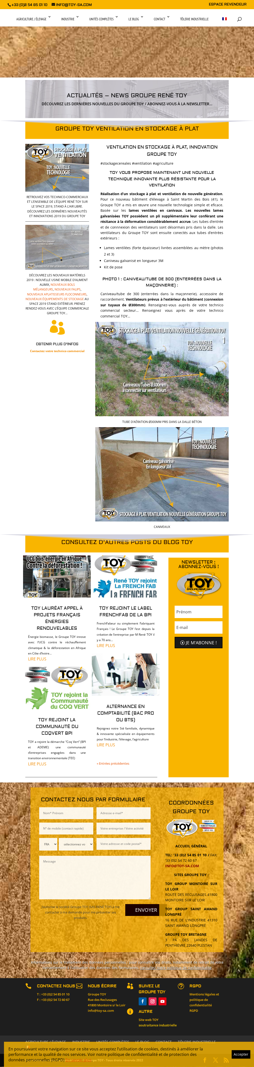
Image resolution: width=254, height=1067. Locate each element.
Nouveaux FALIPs (68, 289)
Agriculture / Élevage (31, 19)
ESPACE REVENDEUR (228, 5)
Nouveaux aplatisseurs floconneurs (57, 294)
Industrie (67, 19)
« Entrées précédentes (113, 763)
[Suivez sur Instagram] (153, 1001)
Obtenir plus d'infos (57, 344)
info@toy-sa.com (182, 865)
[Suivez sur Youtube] (162, 1001)
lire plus (37, 659)
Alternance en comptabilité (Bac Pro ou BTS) (125, 713)
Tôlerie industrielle (194, 19)
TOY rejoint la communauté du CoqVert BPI (57, 726)
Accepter (241, 1054)
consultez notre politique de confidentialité (176, 967)
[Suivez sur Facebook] (143, 1001)
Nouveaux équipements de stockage (55, 299)
